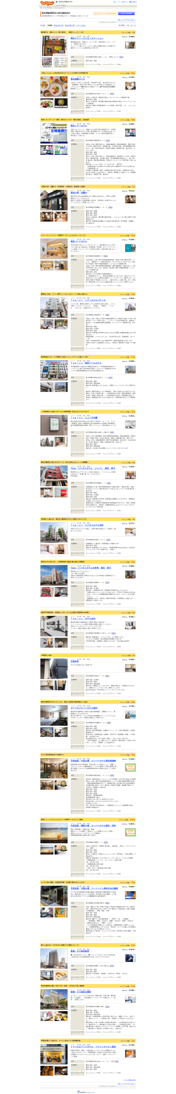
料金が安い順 (58, 25)
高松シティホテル (79, 126)
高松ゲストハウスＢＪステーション (87, 38)
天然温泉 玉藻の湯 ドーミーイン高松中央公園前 (94, 888)
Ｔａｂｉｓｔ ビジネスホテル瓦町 (87, 525)
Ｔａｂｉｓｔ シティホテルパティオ (88, 300)
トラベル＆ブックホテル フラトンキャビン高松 (93, 1047)
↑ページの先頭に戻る (129, 1080)
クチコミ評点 (81, 25)
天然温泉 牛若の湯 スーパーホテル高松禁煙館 (93, 761)
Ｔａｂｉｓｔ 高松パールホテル (86, 363)
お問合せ (134, 2)
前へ (119, 20)
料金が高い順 (69, 25)
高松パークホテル (79, 241)
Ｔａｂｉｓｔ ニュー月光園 (84, 418)
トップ (117, 2)
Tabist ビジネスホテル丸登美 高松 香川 (91, 568)
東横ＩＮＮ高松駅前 (80, 951)
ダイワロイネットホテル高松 (84, 708)
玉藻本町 (75, 661)
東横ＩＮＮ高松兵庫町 (81, 992)
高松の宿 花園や (79, 193)
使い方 (125, 2)
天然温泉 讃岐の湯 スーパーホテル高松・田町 (93, 826)
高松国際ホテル (78, 79)
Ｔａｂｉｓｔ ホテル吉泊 (83, 618)
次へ (133, 20)
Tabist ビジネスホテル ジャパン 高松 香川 (93, 468)
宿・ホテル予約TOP (46, 8)
